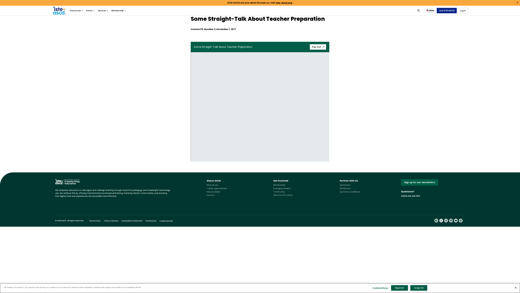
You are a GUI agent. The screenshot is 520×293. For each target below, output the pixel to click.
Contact (211, 195)
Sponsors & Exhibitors (350, 191)
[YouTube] (456, 220)
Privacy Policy (95, 220)
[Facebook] (436, 220)
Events (89, 10)
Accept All (418, 288)
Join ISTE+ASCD (447, 10)
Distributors (345, 188)
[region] (260, 288)
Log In (463, 10)
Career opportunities (217, 188)
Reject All (399, 288)
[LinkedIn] (451, 220)
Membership (117, 10)
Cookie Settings (166, 221)
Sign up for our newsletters (419, 182)
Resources (75, 10)
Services (102, 10)
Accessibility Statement (132, 220)
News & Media (213, 191)
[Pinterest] (461, 220)
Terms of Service (111, 220)
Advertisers (345, 185)
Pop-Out (316, 47)
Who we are (212, 185)
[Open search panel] (418, 10)
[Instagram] (446, 220)
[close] (517, 2)
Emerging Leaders (281, 188)
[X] (441, 220)
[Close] (516, 288)
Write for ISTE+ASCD (283, 195)
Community (279, 191)
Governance (151, 220)
